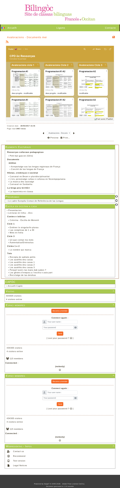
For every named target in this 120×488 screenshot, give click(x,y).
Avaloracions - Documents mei (27, 37)
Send (60, 333)
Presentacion (15, 210)
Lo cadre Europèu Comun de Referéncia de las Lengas (36, 201)
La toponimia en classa (21, 192)
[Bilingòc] (60, 12)
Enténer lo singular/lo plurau (24, 227)
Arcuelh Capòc (15, 286)
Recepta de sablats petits (22, 257)
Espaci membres (60, 305)
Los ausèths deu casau (21, 260)
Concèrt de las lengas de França (27, 169)
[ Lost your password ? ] (60, 338)
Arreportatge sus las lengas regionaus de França (35, 167)
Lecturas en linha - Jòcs (20, 213)
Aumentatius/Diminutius (22, 243)
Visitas (60, 291)
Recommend (19, 456)
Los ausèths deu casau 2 (22, 265)
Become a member (60, 311)
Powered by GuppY (42, 484)
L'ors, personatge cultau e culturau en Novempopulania (38, 179)
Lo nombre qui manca (20, 250)
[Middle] (116, 200)
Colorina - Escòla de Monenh (24, 220)
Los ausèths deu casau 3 (22, 267)
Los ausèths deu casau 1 (22, 262)
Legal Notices (20, 466)
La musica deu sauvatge (22, 182)
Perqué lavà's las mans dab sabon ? (28, 270)
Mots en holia (16, 233)
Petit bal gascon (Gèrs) (21, 156)
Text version (19, 461)
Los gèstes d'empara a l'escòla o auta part (31, 273)
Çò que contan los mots (21, 240)
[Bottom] (116, 204)
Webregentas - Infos (60, 446)
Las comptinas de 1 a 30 (22, 230)
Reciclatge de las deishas (23, 275)
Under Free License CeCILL (73, 484)
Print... (66, 138)
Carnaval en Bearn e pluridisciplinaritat (30, 177)
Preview (54, 138)
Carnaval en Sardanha (21, 184)
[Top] (116, 196)
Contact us (18, 451)
